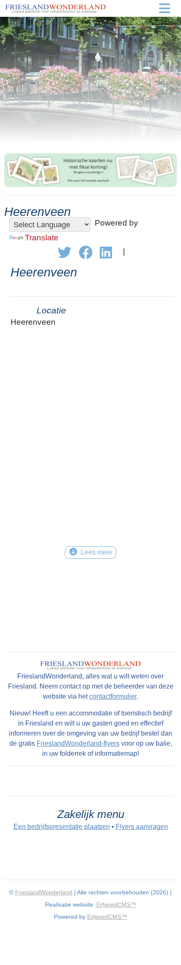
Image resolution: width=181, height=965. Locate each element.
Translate (42, 237)
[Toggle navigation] (164, 8)
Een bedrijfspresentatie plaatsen (61, 826)
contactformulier (113, 696)
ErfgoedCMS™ (116, 904)
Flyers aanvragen (142, 826)
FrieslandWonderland (43, 892)
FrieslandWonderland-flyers (78, 743)
